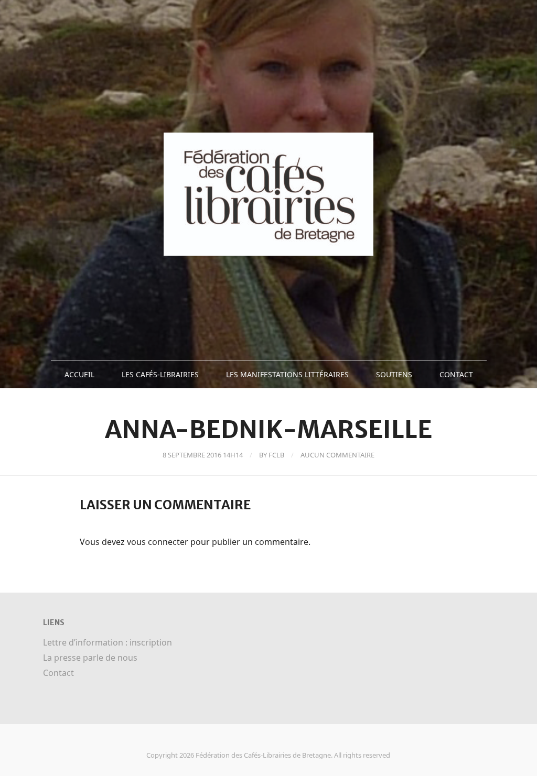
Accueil (79, 374)
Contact (456, 374)
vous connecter (157, 542)
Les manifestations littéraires (287, 374)
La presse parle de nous (90, 657)
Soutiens (394, 374)
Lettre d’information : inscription (107, 642)
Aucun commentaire (337, 455)
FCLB (276, 455)
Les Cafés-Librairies (160, 374)
